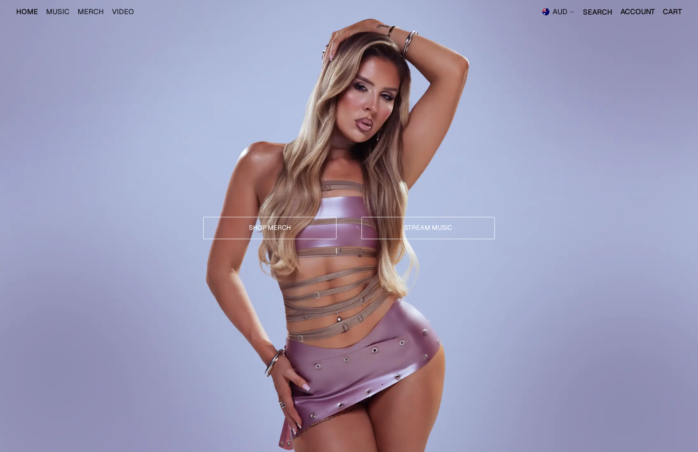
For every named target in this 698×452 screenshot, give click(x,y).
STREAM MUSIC (428, 227)
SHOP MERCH (270, 227)
